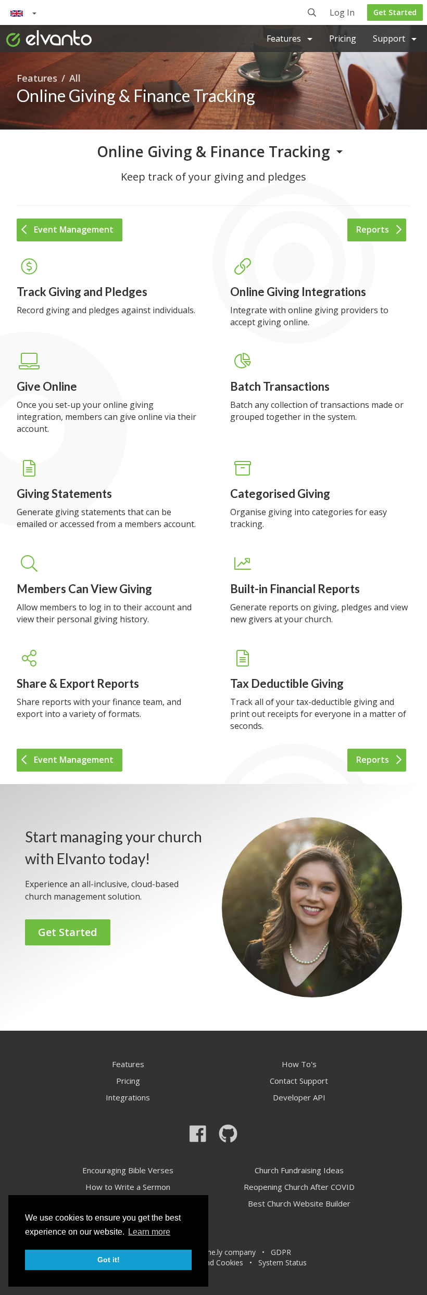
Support (390, 38)
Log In (342, 13)
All (75, 78)
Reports (372, 229)
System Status (282, 1262)
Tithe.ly (210, 1252)
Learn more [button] (149, 1231)
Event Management (74, 229)
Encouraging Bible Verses (127, 1170)
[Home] (49, 38)
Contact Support (299, 1080)
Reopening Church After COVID (299, 1187)
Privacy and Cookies (209, 1262)
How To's (299, 1064)
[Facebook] (198, 1133)
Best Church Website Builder (299, 1203)
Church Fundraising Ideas (299, 1170)
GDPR (281, 1252)
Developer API (299, 1097)
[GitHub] (228, 1133)
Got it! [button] (108, 1259)
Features (285, 38)
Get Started (395, 12)
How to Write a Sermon (127, 1187)
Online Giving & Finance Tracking (213, 151)
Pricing (342, 38)
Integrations (128, 1097)
